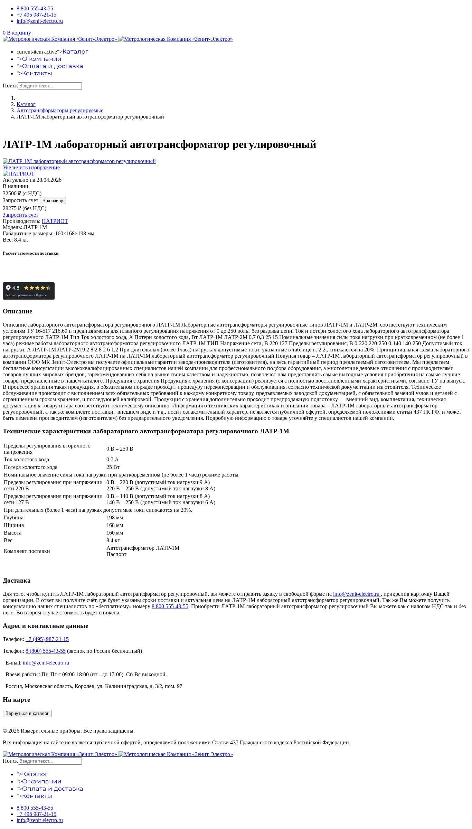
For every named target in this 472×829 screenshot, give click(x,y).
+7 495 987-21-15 (36, 15)
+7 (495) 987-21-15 (47, 639)
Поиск (10, 85)
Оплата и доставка (52, 65)
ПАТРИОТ (55, 221)
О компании (42, 58)
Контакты (37, 73)
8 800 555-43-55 (35, 8)
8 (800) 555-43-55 (46, 651)
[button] (17, 33)
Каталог (75, 51)
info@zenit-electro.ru (40, 21)
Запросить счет (20, 200)
